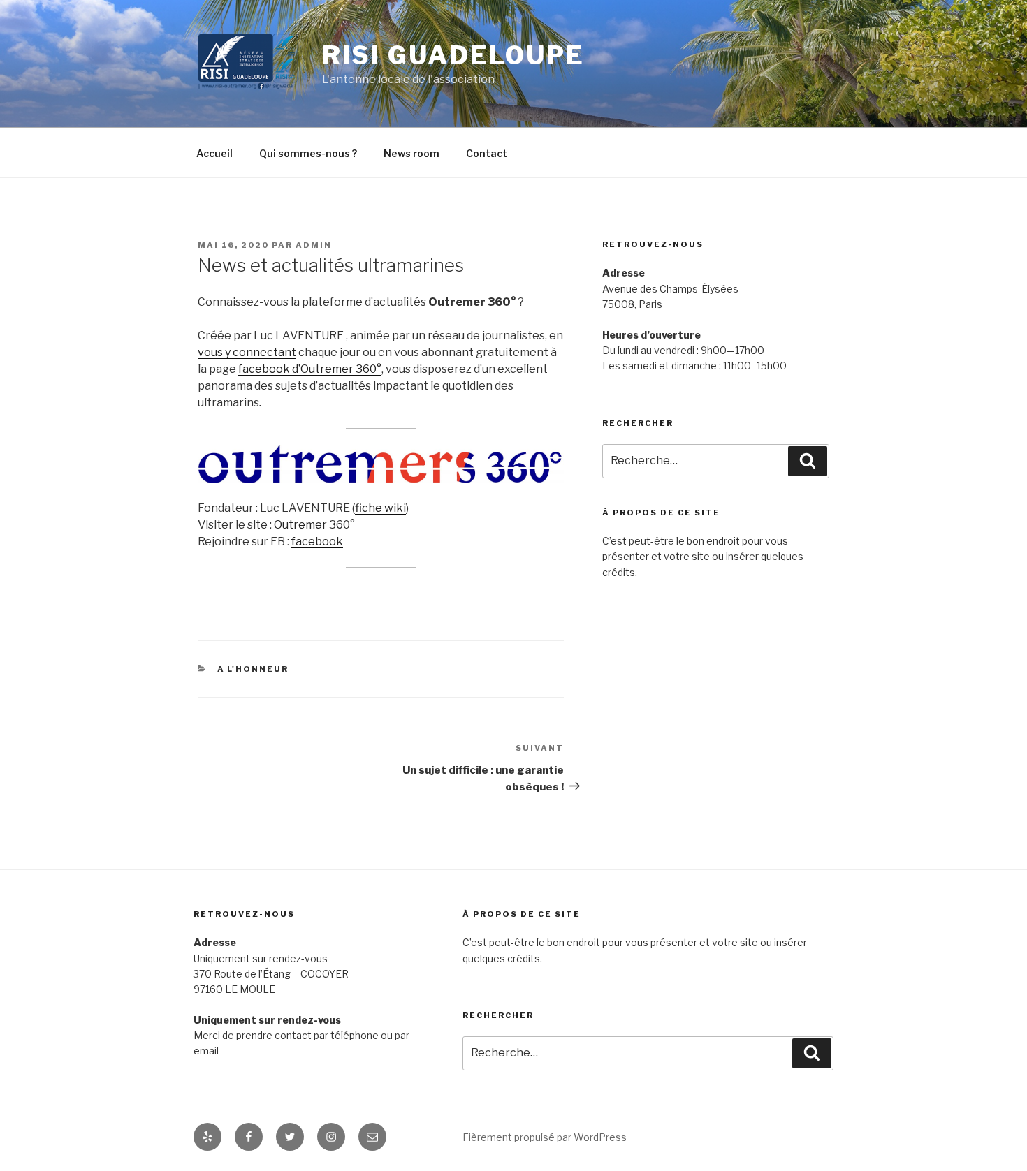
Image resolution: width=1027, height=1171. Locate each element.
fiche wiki (380, 508)
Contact (486, 153)
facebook (317, 541)
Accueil (214, 153)
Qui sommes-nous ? (308, 153)
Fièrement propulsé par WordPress (544, 1137)
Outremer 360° (314, 524)
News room (411, 153)
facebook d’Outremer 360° (309, 369)
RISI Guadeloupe (453, 55)
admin (314, 245)
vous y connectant (247, 352)
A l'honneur (253, 669)
